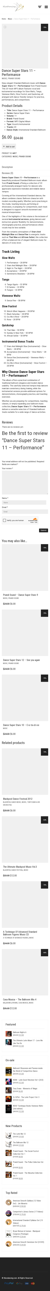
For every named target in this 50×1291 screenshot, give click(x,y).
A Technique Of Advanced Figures (15, 938)
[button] (45, 595)
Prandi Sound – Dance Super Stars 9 (20, 594)
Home (4, 19)
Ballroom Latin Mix (10, 1003)
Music (10, 19)
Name (5, 498)
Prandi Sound (14, 78)
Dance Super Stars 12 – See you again (21, 660)
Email (5, 507)
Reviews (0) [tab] (7, 173)
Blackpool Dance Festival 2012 (17, 798)
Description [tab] (7, 167)
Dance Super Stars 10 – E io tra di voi (21, 725)
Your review (7, 468)
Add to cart (10, 147)
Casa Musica (23, 1003)
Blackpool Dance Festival (13, 870)
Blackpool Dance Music (12, 802)
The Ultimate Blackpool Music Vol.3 (20, 866)
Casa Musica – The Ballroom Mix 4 (19, 999)
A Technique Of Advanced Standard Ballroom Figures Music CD (20, 933)
